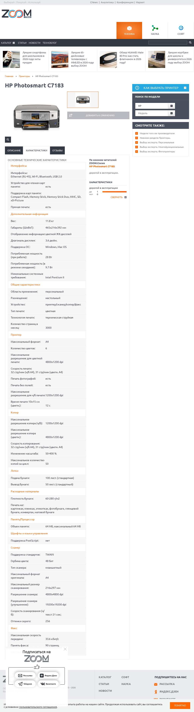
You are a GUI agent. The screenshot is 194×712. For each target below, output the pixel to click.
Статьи (22, 42)
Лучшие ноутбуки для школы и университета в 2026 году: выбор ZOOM (180, 57)
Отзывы (57, 150)
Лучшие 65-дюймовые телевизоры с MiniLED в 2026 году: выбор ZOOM (82, 59)
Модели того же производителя (157, 133)
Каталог (6, 42)
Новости (34, 42)
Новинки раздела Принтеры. (155, 138)
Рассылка (167, 684)
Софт (181, 34)
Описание (14, 150)
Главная (9, 76)
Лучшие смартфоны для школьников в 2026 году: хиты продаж (34, 57)
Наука (155, 34)
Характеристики (36, 150)
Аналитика (107, 2)
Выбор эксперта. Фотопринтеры (157, 151)
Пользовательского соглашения (38, 707)
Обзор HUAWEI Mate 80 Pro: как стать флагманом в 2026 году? (131, 57)
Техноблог (50, 42)
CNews (94, 2)
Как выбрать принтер (161, 87)
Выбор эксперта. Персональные (157, 142)
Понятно (180, 705)
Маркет (140, 2)
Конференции (125, 2)
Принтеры (24, 76)
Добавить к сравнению (100, 115)
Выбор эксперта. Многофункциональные (162, 147)
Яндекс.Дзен (169, 691)
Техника (129, 34)
